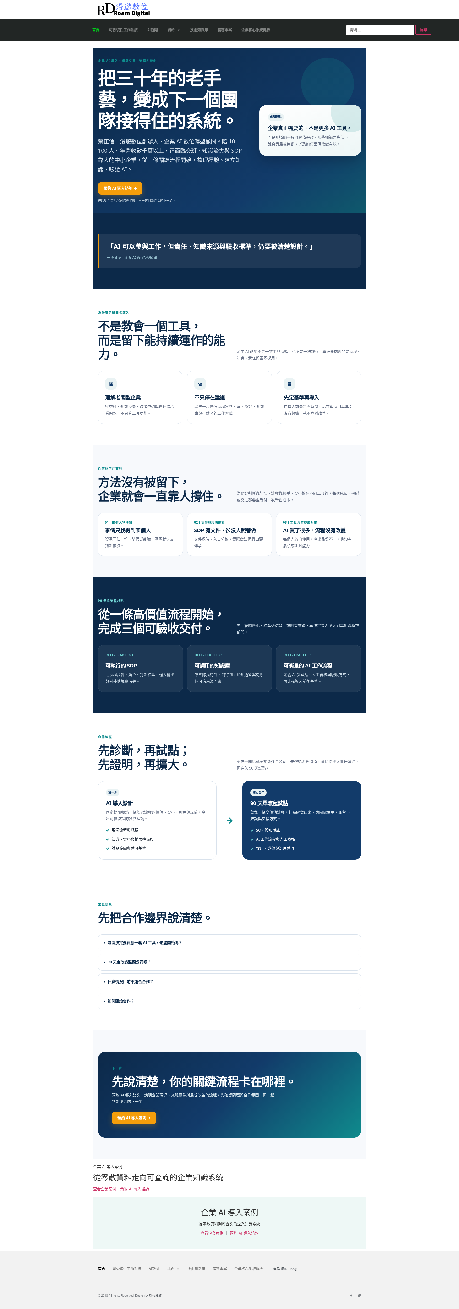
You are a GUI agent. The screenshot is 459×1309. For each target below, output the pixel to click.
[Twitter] (359, 1295)
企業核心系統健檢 (255, 30)
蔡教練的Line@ (285, 1269)
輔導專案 (225, 30)
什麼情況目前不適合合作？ (130, 981)
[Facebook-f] (351, 1295)
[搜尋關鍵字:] (380, 30)
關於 (171, 30)
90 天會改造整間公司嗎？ (129, 962)
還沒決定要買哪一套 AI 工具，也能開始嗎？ (145, 942)
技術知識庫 (199, 30)
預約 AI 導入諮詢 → (120, 188)
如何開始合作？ (121, 1001)
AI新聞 (152, 30)
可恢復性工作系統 (123, 30)
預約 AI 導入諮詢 (134, 1188)
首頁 (95, 30)
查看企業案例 (104, 1188)
